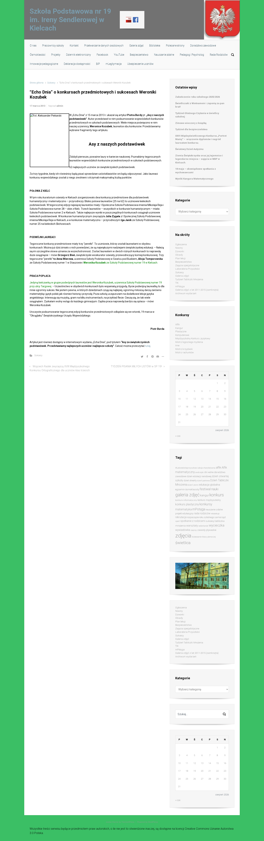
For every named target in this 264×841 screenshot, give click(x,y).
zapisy (194, 530)
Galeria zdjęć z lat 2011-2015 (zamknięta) (197, 289)
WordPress (153, 822)
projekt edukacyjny (184, 513)
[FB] (135, 19)
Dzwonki (179, 251)
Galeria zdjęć (182, 275)
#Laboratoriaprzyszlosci (186, 468)
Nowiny (179, 247)
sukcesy (210, 521)
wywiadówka (182, 530)
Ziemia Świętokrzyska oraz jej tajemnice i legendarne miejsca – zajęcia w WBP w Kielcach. (199, 159)
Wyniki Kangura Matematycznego (194, 178)
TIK (177, 282)
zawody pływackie (206, 530)
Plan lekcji (180, 258)
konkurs (216, 495)
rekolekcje (215, 513)
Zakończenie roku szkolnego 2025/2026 (197, 96)
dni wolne (209, 472)
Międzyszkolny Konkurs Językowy (192, 338)
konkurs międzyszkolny (209, 500)
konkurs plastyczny (187, 504)
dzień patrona (203, 480)
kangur (204, 495)
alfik (218, 467)
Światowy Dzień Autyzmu (189, 149)
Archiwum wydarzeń (185, 293)
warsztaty (192, 525)
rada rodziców (202, 513)
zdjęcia (183, 536)
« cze (177, 436)
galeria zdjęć (187, 494)
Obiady (179, 254)
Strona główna (36, 82)
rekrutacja (181, 517)
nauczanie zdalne (214, 509)
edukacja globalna (209, 484)
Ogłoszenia (181, 244)
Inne (177, 345)
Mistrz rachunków (184, 352)
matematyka (183, 509)
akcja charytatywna (206, 468)
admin (59, 105)
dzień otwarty (190, 480)
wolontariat (203, 526)
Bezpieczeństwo (183, 261)
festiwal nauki (209, 489)
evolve (109, 822)
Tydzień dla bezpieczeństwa (191, 129)
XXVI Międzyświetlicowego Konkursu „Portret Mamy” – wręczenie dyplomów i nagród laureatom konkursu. (200, 139)
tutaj (147, 345)
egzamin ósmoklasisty (187, 489)
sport (177, 521)
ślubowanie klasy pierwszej (204, 537)
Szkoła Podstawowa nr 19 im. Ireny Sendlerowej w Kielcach (70, 19)
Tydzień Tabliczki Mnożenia (189, 279)
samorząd (220, 517)
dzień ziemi (193, 485)
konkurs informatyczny (186, 500)
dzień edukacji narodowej (199, 476)
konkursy (205, 504)
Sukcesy (51, 82)
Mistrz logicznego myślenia (189, 342)
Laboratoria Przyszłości (187, 268)
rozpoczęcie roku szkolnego (200, 517)
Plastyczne (180, 331)
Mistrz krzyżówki (184, 349)
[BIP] (128, 19)
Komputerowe (182, 335)
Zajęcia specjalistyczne (187, 265)
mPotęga (180, 286)
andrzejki (199, 472)
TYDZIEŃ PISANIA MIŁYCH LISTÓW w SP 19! (136, 366)
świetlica (183, 542)
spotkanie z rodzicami (192, 520)
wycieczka (216, 525)
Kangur (179, 328)
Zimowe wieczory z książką (190, 123)
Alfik (177, 324)
